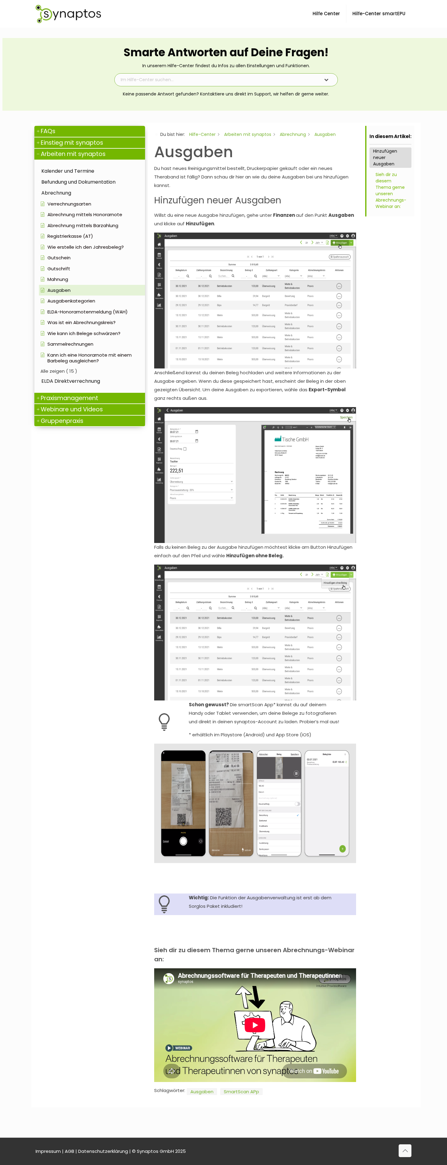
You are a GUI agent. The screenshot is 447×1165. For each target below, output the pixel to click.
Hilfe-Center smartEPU (378, 13)
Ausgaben (201, 1091)
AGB (69, 1151)
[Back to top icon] (405, 1150)
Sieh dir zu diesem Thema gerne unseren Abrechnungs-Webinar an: (391, 190)
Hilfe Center (326, 13)
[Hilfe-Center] (68, 13)
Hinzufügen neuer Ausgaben (385, 157)
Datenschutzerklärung (103, 1151)
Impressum (48, 1151)
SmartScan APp (241, 1091)
